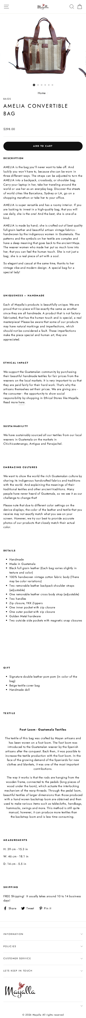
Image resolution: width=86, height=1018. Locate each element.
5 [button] (49, 85)
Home (42, 93)
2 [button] (38, 85)
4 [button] (45, 85)
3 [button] (42, 85)
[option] (43, 47)
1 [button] (34, 85)
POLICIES (9, 946)
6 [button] (53, 85)
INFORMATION (13, 934)
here (22, 402)
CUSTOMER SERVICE (17, 958)
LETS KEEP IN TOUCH (18, 970)
